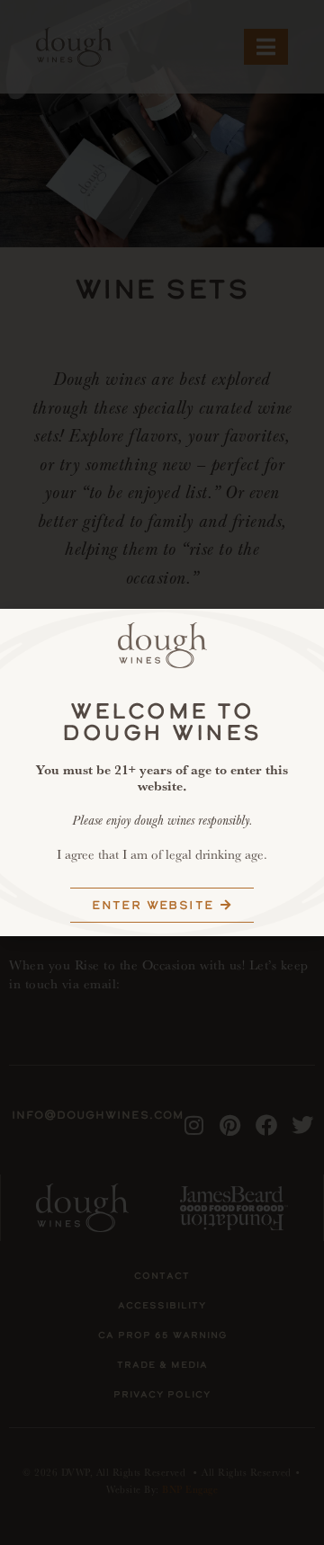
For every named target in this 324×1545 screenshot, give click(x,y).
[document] (162, 772)
